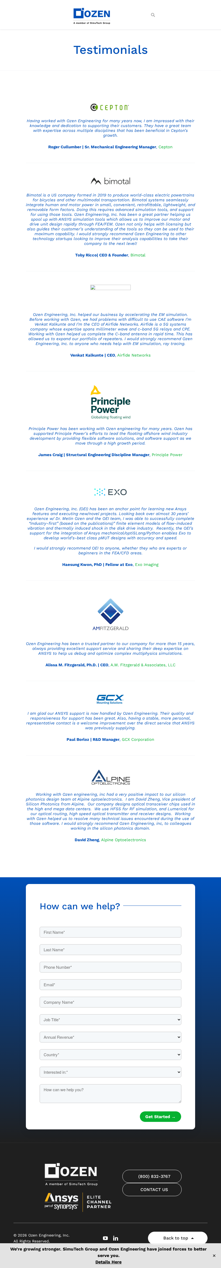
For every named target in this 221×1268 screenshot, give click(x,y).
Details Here (108, 1262)
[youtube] (105, 1238)
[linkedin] (115, 1238)
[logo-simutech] (92, 7)
